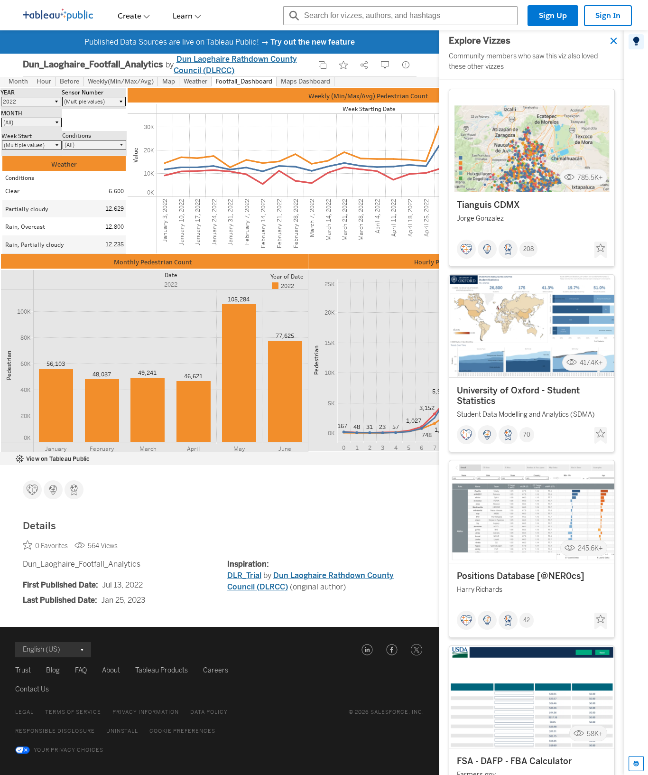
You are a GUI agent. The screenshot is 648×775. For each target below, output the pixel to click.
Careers (215, 670)
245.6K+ (590, 548)
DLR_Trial (244, 575)
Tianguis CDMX (488, 205)
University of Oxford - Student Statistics (518, 395)
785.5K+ (590, 177)
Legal (24, 712)
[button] (367, 649)
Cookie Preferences (182, 731)
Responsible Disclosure (55, 731)
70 (526, 434)
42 (526, 620)
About (111, 670)
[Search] (292, 15)
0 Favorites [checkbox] (51, 546)
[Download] (385, 65)
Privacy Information (145, 712)
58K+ (595, 733)
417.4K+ (591, 363)
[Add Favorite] (343, 65)
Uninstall (122, 731)
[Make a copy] (322, 65)
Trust (23, 670)
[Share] (364, 65)
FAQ (81, 670)
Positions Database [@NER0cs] (520, 576)
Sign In (607, 15)
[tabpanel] (531, 402)
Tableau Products (161, 670)
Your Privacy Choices (68, 750)
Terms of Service (73, 712)
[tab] (636, 41)
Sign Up (553, 15)
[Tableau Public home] (58, 15)
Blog (53, 670)
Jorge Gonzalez (480, 219)
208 (528, 249)
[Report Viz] (406, 65)
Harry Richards (479, 590)
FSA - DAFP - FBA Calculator (514, 761)
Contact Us (32, 689)
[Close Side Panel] (613, 40)
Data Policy (209, 712)
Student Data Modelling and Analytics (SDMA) (526, 415)
